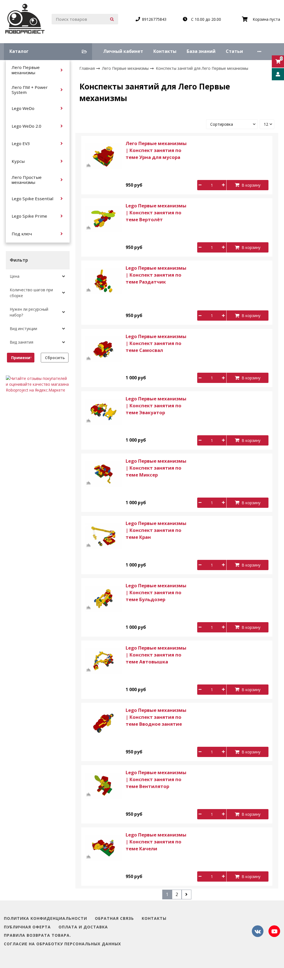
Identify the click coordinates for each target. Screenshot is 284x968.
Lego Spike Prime (29, 215)
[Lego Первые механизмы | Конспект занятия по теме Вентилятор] (103, 785)
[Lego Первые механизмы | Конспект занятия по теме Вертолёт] (103, 218)
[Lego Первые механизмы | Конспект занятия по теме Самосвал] (103, 348)
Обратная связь (114, 918)
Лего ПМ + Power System (30, 90)
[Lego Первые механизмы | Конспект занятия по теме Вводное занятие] (103, 722)
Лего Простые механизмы (27, 180)
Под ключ (22, 233)
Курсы (18, 161)
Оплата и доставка (83, 927)
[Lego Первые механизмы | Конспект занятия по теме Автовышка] (103, 660)
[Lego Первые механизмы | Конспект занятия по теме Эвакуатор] (103, 411)
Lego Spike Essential (32, 198)
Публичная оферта (27, 927)
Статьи (234, 51)
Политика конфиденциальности (45, 918)
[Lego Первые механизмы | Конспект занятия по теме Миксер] (103, 473)
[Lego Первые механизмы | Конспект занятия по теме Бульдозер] (103, 598)
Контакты (164, 51)
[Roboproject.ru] (25, 19)
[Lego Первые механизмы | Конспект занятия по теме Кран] (103, 536)
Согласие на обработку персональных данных (62, 944)
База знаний (201, 51)
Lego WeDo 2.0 (26, 125)
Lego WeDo (23, 108)
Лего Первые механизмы (26, 70)
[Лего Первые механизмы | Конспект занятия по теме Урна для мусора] (103, 156)
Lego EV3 (21, 143)
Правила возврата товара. (37, 935)
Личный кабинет (123, 51)
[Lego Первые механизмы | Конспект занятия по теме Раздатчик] (103, 280)
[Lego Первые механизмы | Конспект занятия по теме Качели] (103, 847)
